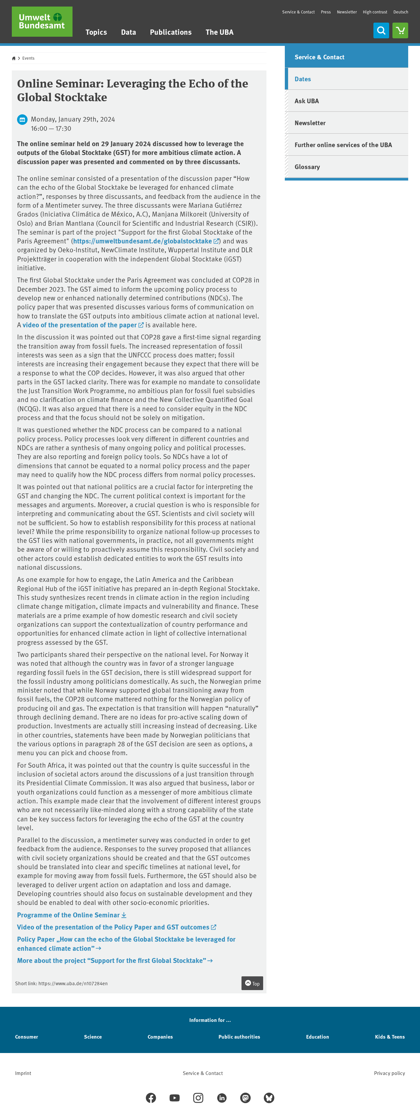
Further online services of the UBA (343, 144)
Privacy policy (389, 1072)
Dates (303, 78)
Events (28, 58)
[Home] (42, 22)
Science (93, 1036)
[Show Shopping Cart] (400, 30)
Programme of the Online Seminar (68, 914)
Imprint (23, 1072)
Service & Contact (298, 12)
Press (326, 12)
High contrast (375, 12)
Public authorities (239, 1036)
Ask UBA (307, 100)
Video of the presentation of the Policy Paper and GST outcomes (113, 926)
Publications (171, 31)
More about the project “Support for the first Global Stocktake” (111, 960)
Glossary (307, 166)
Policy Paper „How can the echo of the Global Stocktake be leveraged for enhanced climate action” (126, 943)
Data (128, 31)
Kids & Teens (390, 1036)
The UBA (220, 31)
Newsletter (347, 12)
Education (317, 1036)
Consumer (26, 1036)
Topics (96, 31)
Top (255, 983)
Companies (160, 1036)
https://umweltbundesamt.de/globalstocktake (142, 240)
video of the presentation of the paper (80, 324)
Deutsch (400, 12)
